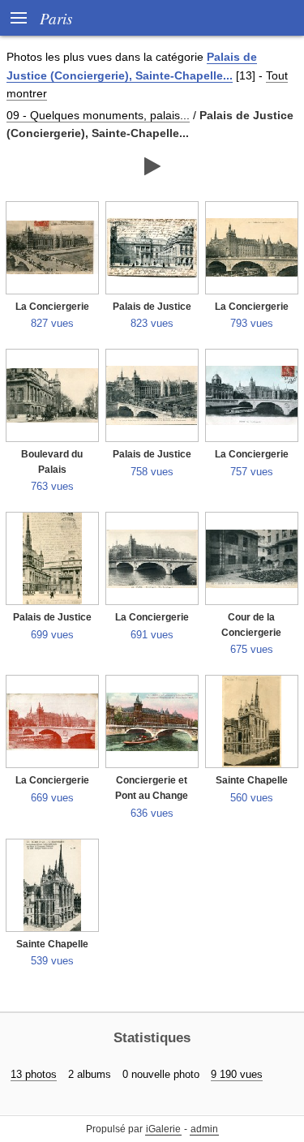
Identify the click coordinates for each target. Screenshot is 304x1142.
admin (204, 1129)
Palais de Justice (152, 306)
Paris (56, 17)
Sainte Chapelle (252, 780)
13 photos (34, 1074)
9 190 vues (237, 1074)
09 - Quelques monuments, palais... (98, 115)
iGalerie (163, 1129)
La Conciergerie (52, 306)
